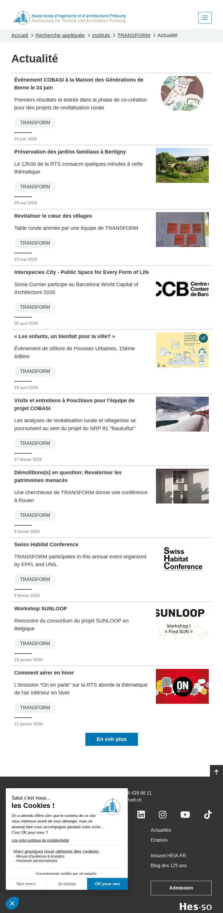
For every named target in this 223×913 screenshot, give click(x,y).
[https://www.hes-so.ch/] (196, 906)
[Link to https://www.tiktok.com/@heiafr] (208, 815)
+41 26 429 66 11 (134, 793)
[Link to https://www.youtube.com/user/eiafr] (185, 815)
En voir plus (112, 739)
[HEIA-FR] (69, 17)
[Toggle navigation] (205, 18)
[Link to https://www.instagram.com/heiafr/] (162, 815)
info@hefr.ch (129, 799)
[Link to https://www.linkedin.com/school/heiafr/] (141, 815)
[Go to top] (216, 772)
